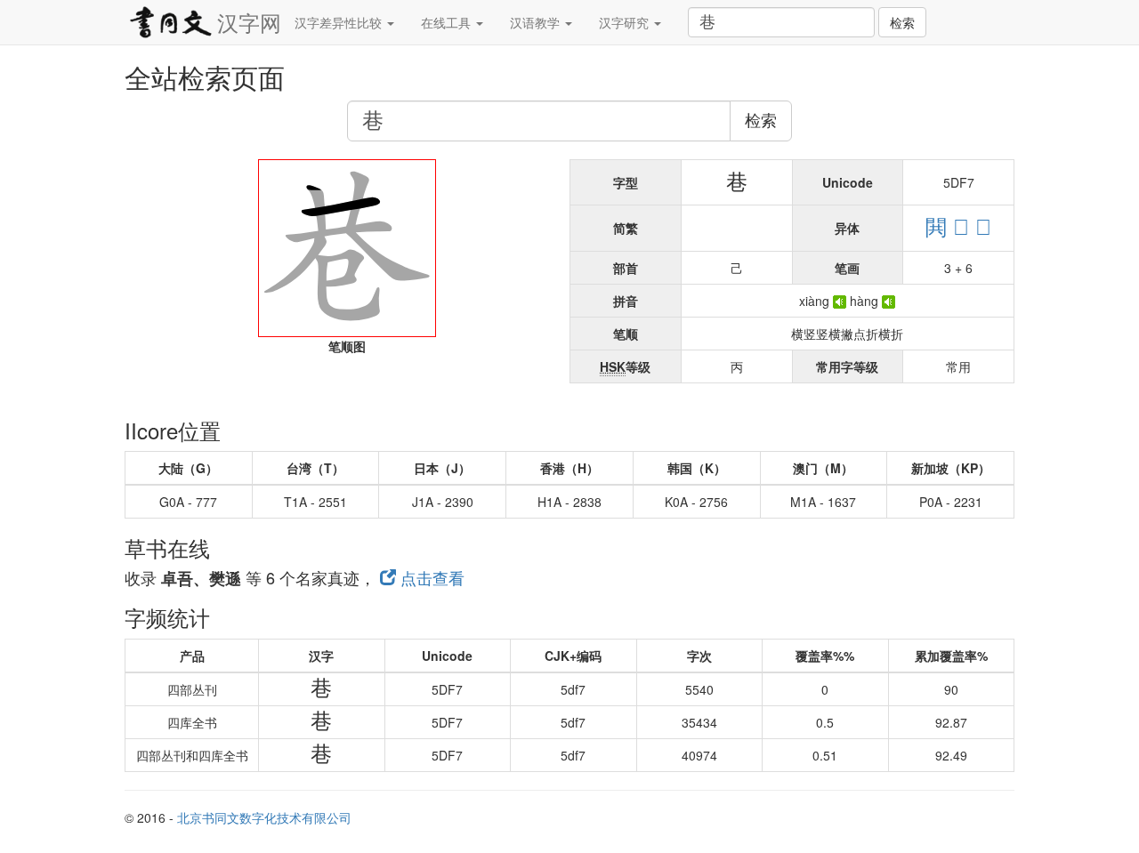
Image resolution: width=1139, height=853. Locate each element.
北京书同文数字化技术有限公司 (264, 817)
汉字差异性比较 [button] (340, 22)
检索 (902, 22)
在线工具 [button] (447, 22)
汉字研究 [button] (625, 22)
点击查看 (430, 577)
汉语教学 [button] (536, 22)
